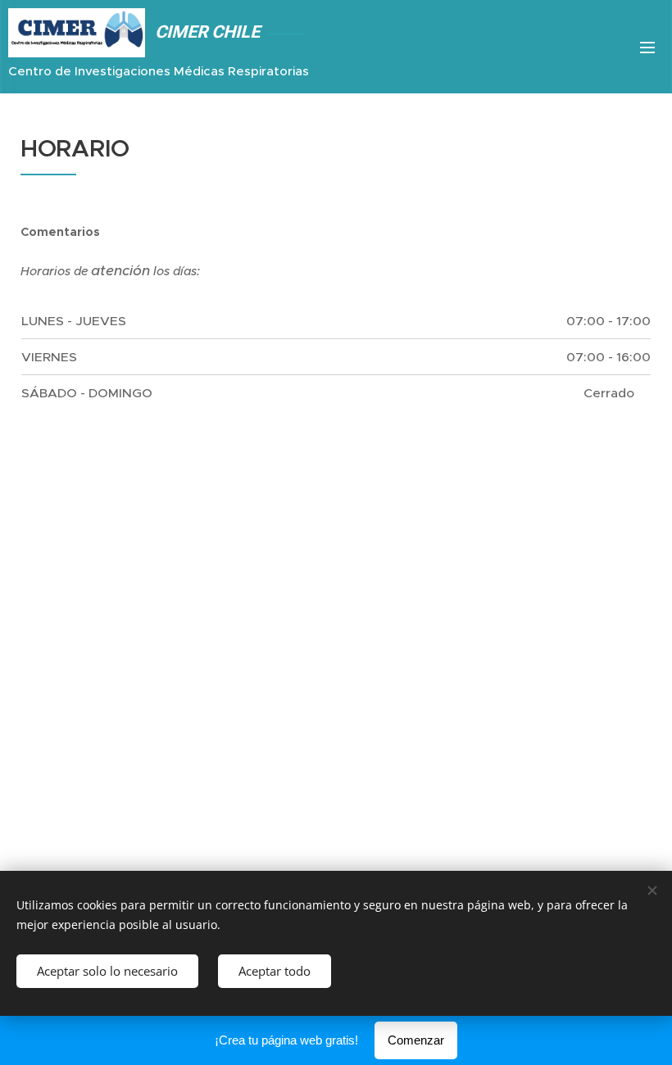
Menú (647, 46)
